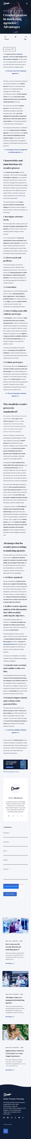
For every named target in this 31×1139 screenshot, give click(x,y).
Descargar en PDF (9, 49)
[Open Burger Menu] (27, 3)
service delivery (18, 196)
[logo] (7, 1094)
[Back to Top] (5, 1131)
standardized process (9, 644)
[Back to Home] (6, 3)
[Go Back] (16, 38)
